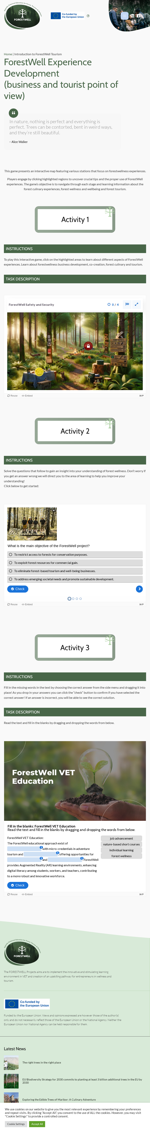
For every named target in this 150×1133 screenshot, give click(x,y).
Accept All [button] (37, 1124)
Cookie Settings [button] (16, 1124)
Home (8, 54)
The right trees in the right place (41, 1062)
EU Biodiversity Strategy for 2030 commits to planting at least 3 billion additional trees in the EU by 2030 (82, 1081)
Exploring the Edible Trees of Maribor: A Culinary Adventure (59, 1099)
